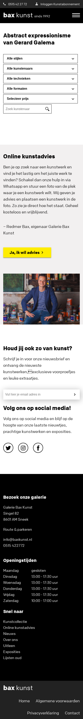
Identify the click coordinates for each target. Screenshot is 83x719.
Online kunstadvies (19, 627)
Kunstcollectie (15, 621)
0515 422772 (14, 545)
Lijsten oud (12, 657)
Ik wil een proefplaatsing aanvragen (39, 30)
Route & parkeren (17, 529)
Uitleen (9, 645)
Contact (72, 712)
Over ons (10, 639)
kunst (26, 15)
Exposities (11, 651)
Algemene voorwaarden (58, 700)
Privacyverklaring (43, 712)
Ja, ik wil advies (24, 252)
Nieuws (9, 633)
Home (24, 700)
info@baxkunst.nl (17, 539)
